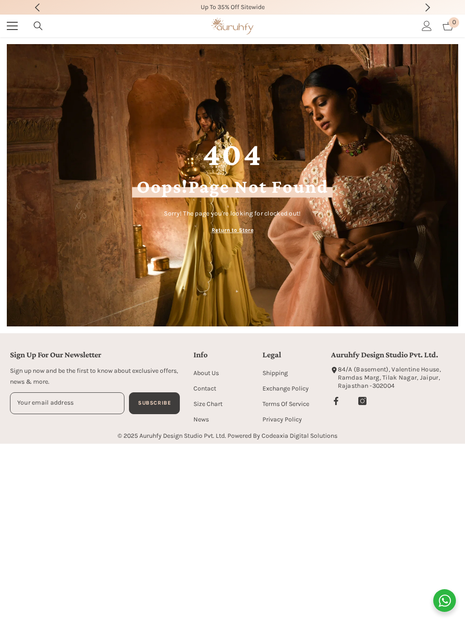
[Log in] (427, 26)
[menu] (12, 25)
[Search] (38, 25)
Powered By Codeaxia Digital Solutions (282, 436)
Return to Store (232, 229)
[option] (233, 7)
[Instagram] (362, 401)
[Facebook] (336, 401)
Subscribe (154, 403)
